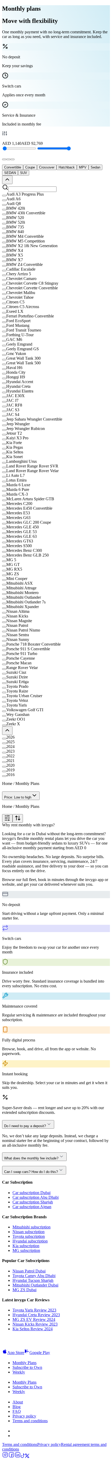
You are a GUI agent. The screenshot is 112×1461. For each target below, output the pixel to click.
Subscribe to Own (27, 1367)
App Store (15, 1352)
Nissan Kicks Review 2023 (35, 1324)
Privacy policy (24, 1416)
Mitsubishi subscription (32, 1227)
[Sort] (18, 818)
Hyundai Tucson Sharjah (33, 1280)
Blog (17, 1406)
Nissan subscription (29, 1231)
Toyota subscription (29, 1236)
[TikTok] (23, 1456)
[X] (27, 1456)
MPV (82, 167)
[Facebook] (11, 1456)
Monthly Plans (24, 1362)
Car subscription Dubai (32, 1192)
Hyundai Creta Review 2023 (36, 1315)
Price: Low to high (17, 797)
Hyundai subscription (30, 1241)
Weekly (19, 1372)
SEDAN (10, 173)
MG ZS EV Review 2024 (34, 1319)
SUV (23, 173)
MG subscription (26, 1250)
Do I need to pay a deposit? (25, 1126)
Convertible (12, 167)
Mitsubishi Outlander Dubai (35, 1285)
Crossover (46, 167)
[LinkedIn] (18, 1456)
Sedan (95, 167)
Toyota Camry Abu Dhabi (34, 1275)
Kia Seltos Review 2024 (33, 1329)
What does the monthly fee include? (31, 1158)
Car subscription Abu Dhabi (36, 1197)
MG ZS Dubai (24, 1290)
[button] (56, 194)
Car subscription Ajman (32, 1206)
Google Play (39, 1352)
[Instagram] (5, 1456)
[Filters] (7, 818)
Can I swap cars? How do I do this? (31, 1172)
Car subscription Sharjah (33, 1202)
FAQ (17, 1411)
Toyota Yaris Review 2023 (34, 1310)
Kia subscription (26, 1246)
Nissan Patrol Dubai (29, 1271)
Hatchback (67, 167)
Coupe (30, 167)
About (18, 1402)
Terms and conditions (30, 1421)
